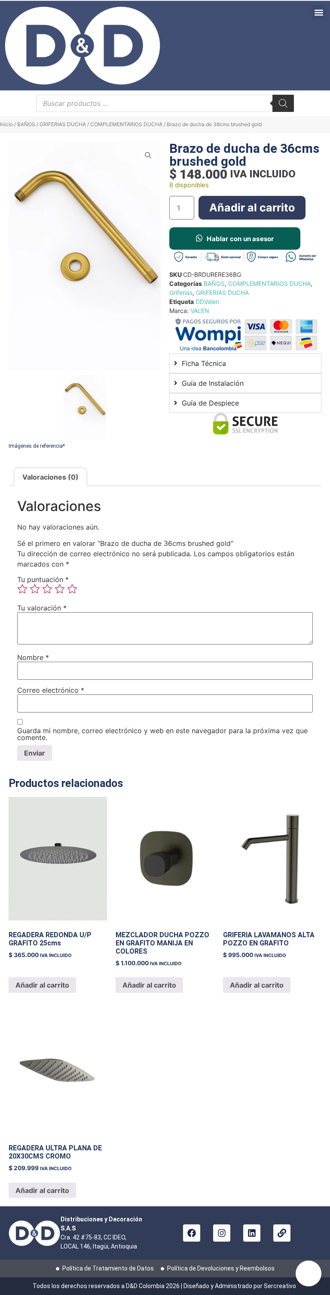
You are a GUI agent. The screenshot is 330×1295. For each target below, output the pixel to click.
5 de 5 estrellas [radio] (72, 589)
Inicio (6, 124)
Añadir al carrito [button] (42, 985)
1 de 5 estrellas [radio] (22, 589)
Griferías (180, 292)
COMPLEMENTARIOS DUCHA (126, 124)
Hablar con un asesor (240, 239)
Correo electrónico (50, 690)
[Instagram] (221, 1233)
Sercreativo (280, 1286)
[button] (319, 12)
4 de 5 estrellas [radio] (60, 589)
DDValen (207, 301)
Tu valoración (42, 607)
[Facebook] (191, 1233)
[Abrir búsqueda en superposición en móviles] (165, 103)
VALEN (199, 310)
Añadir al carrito (252, 207)
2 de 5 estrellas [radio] (35, 589)
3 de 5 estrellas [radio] (47, 589)
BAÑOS (26, 124)
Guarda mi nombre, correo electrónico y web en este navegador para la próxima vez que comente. (162, 734)
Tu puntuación (43, 579)
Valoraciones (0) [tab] (50, 477)
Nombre (33, 657)
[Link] (281, 1233)
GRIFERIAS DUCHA (63, 124)
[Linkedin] (251, 1233)
